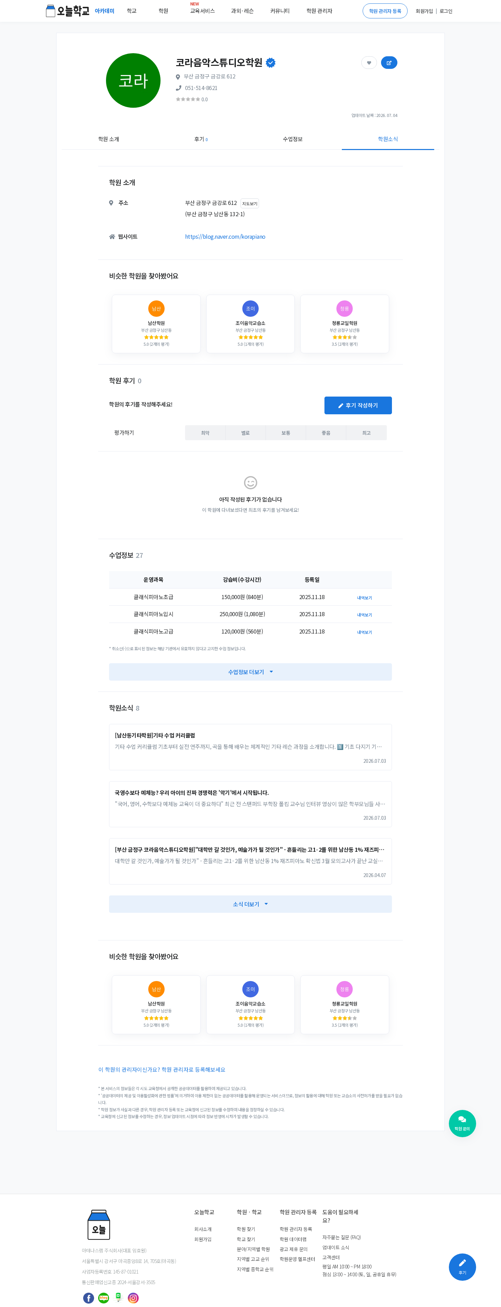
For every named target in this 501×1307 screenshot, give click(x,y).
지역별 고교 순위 (253, 1259)
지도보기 (249, 203)
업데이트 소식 (335, 1247)
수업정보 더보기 (246, 672)
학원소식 (388, 139)
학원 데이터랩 (293, 1239)
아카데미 (105, 10)
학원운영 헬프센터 (297, 1259)
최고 (366, 432)
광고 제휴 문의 (294, 1249)
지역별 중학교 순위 (255, 1269)
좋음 (326, 432)
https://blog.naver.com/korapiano (225, 236)
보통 (286, 432)
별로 (245, 432)
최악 (205, 432)
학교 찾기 (246, 1239)
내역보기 (364, 597)
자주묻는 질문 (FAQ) (341, 1237)
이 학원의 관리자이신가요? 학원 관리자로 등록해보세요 (162, 1069)
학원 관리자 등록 (385, 11)
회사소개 (202, 1229)
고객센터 (330, 1257)
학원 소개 (108, 139)
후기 (201, 139)
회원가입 (202, 1239)
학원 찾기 (246, 1229)
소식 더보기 (246, 904)
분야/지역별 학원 (253, 1249)
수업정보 (293, 139)
